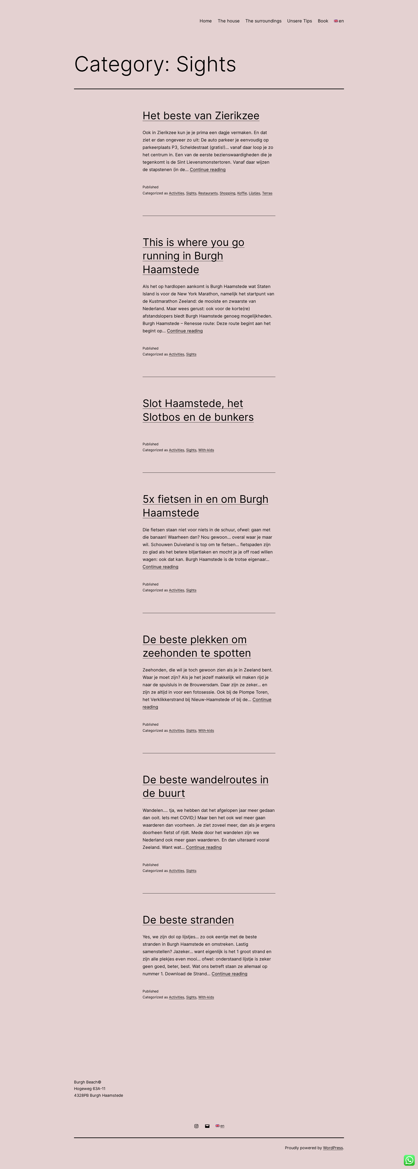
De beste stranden (188, 919)
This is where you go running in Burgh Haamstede (193, 256)
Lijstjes (254, 193)
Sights (191, 193)
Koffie (242, 193)
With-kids (206, 450)
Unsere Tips (299, 21)
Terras (267, 193)
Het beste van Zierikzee (201, 115)
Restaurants (208, 193)
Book (323, 21)
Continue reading (208, 169)
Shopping (227, 193)
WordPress (333, 1147)
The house (229, 21)
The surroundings (263, 21)
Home (206, 21)
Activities (176, 193)
